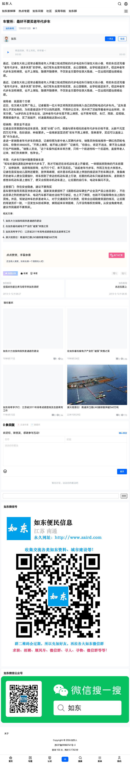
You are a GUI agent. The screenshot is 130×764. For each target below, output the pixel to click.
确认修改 (123, 433)
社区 (49, 11)
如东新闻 (10, 28)
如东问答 (37, 11)
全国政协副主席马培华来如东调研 (21, 286)
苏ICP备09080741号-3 (65, 745)
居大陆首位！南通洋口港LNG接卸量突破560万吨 (31, 237)
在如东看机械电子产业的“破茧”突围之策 (27, 226)
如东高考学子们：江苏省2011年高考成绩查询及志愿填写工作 (38, 231)
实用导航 (60, 11)
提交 (122, 471)
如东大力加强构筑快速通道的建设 (23, 221)
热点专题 (24, 11)
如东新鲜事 (9, 11)
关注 (111, 39)
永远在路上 (121, 286)
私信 (122, 39)
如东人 (74, 740)
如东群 (73, 11)
